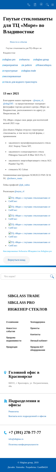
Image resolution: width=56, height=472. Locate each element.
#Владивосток (34, 251)
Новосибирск (44, 65)
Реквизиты (14, 411)
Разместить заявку (35, 4)
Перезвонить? (28, 4)
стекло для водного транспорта (20, 82)
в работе (27, 65)
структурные (11, 70)
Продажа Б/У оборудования (37, 348)
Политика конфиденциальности (23, 444)
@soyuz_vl (38, 100)
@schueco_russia (14, 178)
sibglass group (42, 59)
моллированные (12, 76)
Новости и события (11, 330)
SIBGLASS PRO (21, 303)
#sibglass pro (46, 251)
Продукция (11, 347)
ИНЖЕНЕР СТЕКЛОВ (27, 309)
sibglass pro (9, 59)
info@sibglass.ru (16, 439)
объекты (25, 59)
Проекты (35, 328)
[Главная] (4, 42)
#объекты (23, 251)
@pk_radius (24, 185)
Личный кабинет (38, 340)
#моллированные (10, 251)
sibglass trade (29, 70)
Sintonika (20, 467)
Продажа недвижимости (13, 339)
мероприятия (11, 65)
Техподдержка (37, 322)
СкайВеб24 (42, 467)
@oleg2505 (8, 104)
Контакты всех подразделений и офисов (27, 416)
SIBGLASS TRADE (24, 296)
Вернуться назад (16, 260)
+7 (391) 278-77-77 (25, 432)
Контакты (35, 334)
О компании (12, 322)
